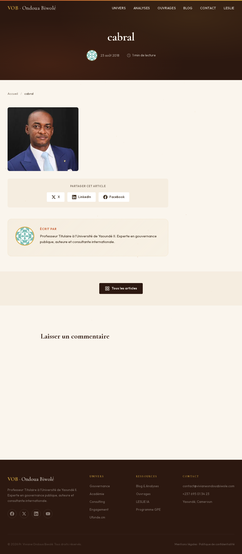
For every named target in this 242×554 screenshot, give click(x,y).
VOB (32, 8)
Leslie (229, 8)
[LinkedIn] (36, 513)
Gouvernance (100, 486)
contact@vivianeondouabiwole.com (208, 486)
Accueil (13, 93)
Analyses (142, 8)
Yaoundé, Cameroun (197, 502)
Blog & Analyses (147, 486)
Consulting (97, 502)
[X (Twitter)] (24, 513)
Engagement (99, 509)
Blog (188, 8)
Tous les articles (124, 288)
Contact (208, 8)
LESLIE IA (142, 502)
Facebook (117, 197)
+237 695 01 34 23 (196, 494)
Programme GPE (148, 509)
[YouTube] (47, 513)
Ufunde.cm (97, 517)
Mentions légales (186, 544)
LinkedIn (84, 197)
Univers (119, 8)
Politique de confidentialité (216, 544)
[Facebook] (12, 513)
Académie (97, 494)
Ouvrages (167, 8)
